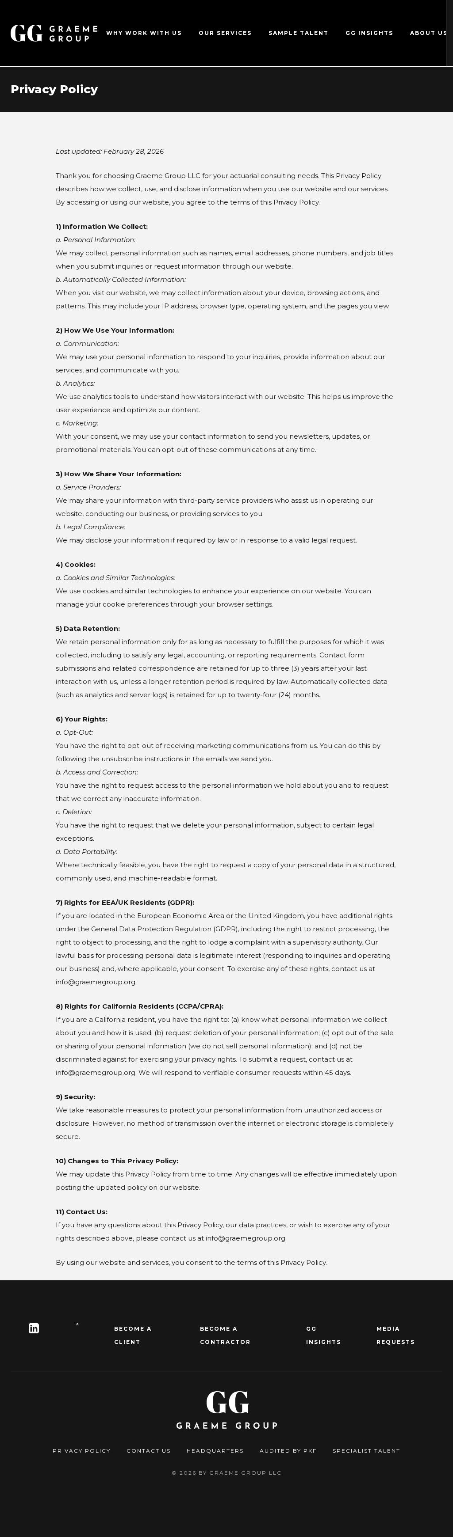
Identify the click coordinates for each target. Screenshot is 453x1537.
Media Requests (395, 1335)
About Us (429, 33)
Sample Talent (299, 33)
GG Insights (369, 33)
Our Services (225, 33)
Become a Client (133, 1335)
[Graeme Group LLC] (54, 33)
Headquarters (215, 1450)
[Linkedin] (34, 1329)
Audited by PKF (288, 1450)
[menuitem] (144, 33)
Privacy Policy (82, 1450)
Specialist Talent (366, 1450)
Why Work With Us (144, 33)
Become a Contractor (225, 1335)
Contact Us (149, 1450)
